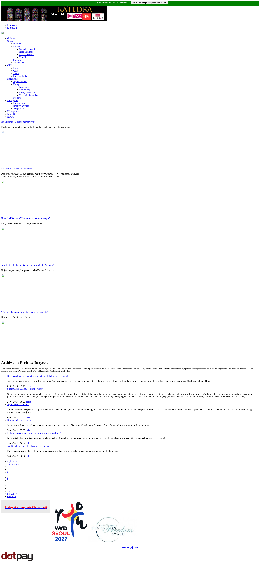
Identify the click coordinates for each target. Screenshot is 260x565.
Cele (15, 70)
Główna (11, 38)
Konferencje (25, 89)
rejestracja (12, 27)
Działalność (12, 79)
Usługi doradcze (27, 92)
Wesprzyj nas (19, 108)
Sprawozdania (20, 76)
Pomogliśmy (19, 103)
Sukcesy (17, 60)
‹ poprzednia (13, 464)
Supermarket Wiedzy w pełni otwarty (25, 389)
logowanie (12, 25)
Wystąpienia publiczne (30, 95)
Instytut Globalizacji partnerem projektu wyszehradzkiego (34, 433)
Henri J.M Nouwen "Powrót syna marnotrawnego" (25, 218)
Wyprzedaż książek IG (18, 404)
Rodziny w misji (21, 106)
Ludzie (16, 46)
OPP (9, 65)
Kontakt (11, 114)
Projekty (17, 97)
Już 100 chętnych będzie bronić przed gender (28, 446)
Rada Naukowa (26, 54)
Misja (16, 68)
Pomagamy (12, 100)
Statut (16, 73)
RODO (10, 116)
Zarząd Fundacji (27, 49)
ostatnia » (11, 496)
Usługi (16, 84)
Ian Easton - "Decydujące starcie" (17, 168)
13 (8, 491)
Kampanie (24, 87)
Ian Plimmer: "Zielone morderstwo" (18, 122)
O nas (10, 41)
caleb (28, 386)
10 (8, 483)
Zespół (22, 57)
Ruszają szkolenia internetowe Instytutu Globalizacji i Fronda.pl (37, 376)
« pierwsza (12, 461)
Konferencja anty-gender (19, 420)
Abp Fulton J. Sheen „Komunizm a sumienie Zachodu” (27, 265)
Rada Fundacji (26, 51)
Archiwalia (18, 62)
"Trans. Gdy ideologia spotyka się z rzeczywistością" (26, 312)
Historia (17, 43)
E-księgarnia (13, 111)
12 (8, 488)
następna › (12, 493)
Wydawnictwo (20, 81)
